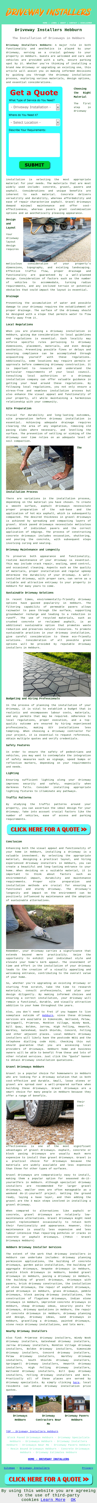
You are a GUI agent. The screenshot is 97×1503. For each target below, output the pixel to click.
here (76, 1382)
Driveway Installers (35, 1468)
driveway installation (72, 632)
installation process (72, 498)
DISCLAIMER (86, 23)
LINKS (54, 23)
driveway (12, 52)
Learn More (53, 1500)
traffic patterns (53, 804)
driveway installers (70, 1254)
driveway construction (67, 364)
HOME (45, 23)
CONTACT (73, 23)
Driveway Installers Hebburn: (29, 45)
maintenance (28, 560)
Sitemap (9, 1468)
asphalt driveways (55, 506)
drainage (24, 310)
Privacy (87, 1468)
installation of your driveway (67, 965)
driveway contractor (67, 731)
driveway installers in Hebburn (50, 863)
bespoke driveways (55, 1268)
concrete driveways (21, 535)
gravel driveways (78, 517)
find (18, 1338)
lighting (47, 780)
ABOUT (63, 23)
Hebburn (47, 1015)
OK (73, 1500)
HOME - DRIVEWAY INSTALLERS (48, 1459)
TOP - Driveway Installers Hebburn (32, 1431)
